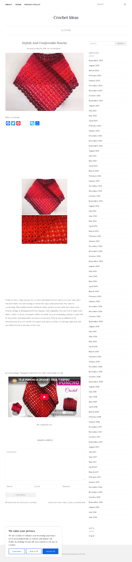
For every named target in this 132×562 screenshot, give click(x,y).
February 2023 (95, 126)
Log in (91, 536)
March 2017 (94, 472)
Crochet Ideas (66, 17)
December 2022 (95, 136)
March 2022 (94, 171)
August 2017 (94, 447)
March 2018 (94, 412)
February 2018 (95, 417)
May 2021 (93, 221)
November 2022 (95, 141)
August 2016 (94, 507)
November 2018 (95, 372)
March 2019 (94, 351)
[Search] (125, 4)
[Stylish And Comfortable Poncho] (44, 82)
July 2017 (92, 452)
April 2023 (93, 121)
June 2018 (93, 397)
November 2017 (95, 432)
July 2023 (92, 111)
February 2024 (95, 75)
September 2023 (96, 100)
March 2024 (94, 70)
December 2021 (95, 186)
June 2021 (93, 216)
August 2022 (94, 151)
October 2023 (94, 95)
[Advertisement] (44, 153)
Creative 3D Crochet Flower (22, 502)
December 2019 (95, 306)
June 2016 (93, 517)
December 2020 (95, 246)
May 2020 (93, 281)
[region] (33, 542)
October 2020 (95, 256)
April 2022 (93, 166)
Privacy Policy (32, 5)
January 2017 (94, 482)
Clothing (66, 30)
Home (18, 5)
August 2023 (94, 105)
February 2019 (95, 356)
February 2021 (95, 236)
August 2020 (94, 266)
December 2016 (95, 487)
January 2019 (94, 361)
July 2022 (92, 156)
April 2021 (93, 226)
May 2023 (93, 116)
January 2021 (94, 241)
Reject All (34, 551)
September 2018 (96, 382)
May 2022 (93, 161)
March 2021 (94, 231)
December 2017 (95, 427)
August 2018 (94, 387)
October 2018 (94, 377)
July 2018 (92, 392)
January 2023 (94, 131)
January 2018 (94, 422)
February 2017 (95, 477)
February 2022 (95, 176)
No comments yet (44, 425)
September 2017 (96, 442)
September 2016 (96, 502)
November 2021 (95, 191)
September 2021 (96, 201)
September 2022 (96, 146)
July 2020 (93, 271)
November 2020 (95, 251)
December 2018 (95, 366)
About (8, 5)
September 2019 (96, 321)
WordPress (81, 554)
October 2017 (94, 437)
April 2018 (93, 407)
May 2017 (93, 462)
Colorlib (64, 554)
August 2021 (94, 206)
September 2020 (96, 261)
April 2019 (93, 346)
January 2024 (94, 80)
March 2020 (94, 291)
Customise (16, 551)
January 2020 (94, 301)
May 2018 (93, 402)
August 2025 (94, 65)
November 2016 (95, 492)
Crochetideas (55, 48)
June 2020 (93, 276)
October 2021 (94, 196)
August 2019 (94, 326)
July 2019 (92, 331)
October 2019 (94, 316)
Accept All (50, 551)
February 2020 (95, 296)
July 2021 (92, 211)
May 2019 (93, 341)
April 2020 (93, 286)
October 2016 (94, 497)
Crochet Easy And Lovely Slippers (66, 502)
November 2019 (95, 311)
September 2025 (96, 60)
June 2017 (93, 457)
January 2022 (94, 181)
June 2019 (93, 336)
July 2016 (92, 512)
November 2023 (95, 90)
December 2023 (95, 85)
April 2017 (93, 467)
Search (120, 43)
